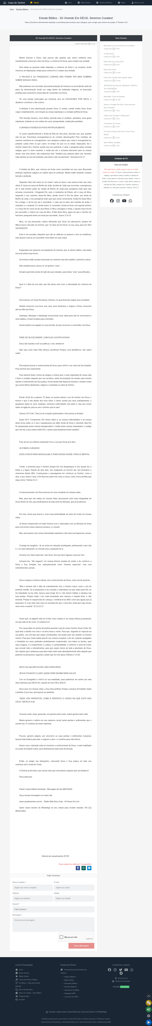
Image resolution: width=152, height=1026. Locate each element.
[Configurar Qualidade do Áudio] (149, 1016)
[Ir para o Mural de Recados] (149, 1003)
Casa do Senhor (16, 2)
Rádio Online (23, 976)
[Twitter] (121, 970)
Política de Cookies (104, 1019)
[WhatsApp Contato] (132, 970)
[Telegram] (121, 973)
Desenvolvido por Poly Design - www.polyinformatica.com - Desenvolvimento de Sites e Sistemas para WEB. (76, 1022)
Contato (21, 999)
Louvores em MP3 (71, 997)
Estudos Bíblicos (105, 3)
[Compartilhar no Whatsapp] (83, 868)
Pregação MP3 (70, 993)
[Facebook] (109, 970)
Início (12, 9)
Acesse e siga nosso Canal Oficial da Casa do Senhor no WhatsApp (78, 1012)
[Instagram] (115, 970)
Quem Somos (23, 973)
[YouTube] (126, 970)
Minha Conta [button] (139, 3)
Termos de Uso (122, 978)
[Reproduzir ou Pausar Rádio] (149, 1022)
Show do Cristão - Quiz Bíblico (30, 993)
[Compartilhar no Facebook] (78, 868)
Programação (23, 996)
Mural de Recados (25, 989)
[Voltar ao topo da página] (149, 996)
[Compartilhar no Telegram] (89, 868)
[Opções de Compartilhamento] (149, 1009)
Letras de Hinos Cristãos (27, 980)
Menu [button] (123, 3)
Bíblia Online (85, 3)
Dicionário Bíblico (70, 983)
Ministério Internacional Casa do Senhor (55, 1019)
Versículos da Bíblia (71, 990)
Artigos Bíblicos (70, 977)
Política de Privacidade (122, 981)
